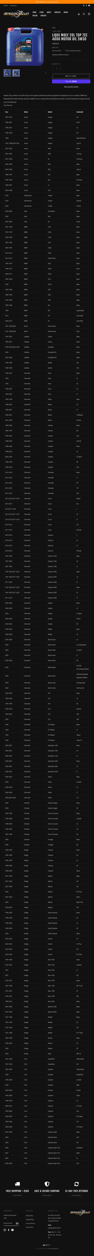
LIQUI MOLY (57, 31)
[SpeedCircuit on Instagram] (5, 1230)
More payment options (71, 87)
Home (34, 12)
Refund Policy (29, 1215)
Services (57, 12)
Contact (43, 16)
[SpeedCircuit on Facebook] (9, 1230)
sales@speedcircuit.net (54, 1228)
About (49, 12)
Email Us (6, 5)
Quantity (56, 64)
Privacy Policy (29, 1227)
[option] (47, 1)
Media (66, 12)
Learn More (17, 1195)
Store (42, 12)
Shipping (54, 55)
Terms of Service (30, 1223)
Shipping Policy (30, 1219)
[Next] (45, 73)
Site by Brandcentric (52, 1248)
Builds (35, 16)
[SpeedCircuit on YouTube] (12, 1230)
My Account (13, 5)
